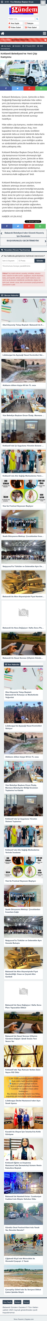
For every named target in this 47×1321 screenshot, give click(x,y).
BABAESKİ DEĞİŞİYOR (20, 40)
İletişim (30, 23)
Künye (26, 1302)
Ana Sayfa (14, 23)
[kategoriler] (44, 33)
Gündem (17, 46)
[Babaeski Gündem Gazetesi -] (23, 10)
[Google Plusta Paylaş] (29, 88)
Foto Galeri (32, 27)
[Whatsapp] (41, 88)
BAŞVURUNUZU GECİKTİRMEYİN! (23, 241)
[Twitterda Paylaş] (18, 88)
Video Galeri (15, 27)
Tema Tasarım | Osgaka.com (24, 1319)
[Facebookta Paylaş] (6, 88)
